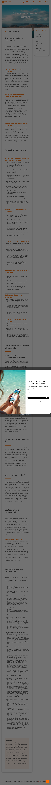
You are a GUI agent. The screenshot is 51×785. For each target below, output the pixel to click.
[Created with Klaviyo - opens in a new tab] (25, 414)
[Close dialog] (49, 371)
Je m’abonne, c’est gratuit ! (38, 397)
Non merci (38, 401)
